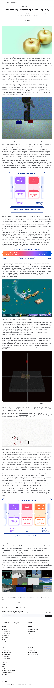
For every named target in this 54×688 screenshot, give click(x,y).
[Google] (4, 681)
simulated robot (23, 415)
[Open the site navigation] (3, 2)
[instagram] (13, 607)
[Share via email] (30, 23)
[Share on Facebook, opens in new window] (23, 23)
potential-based (24, 270)
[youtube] (17, 607)
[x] (10, 607)
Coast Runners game (9, 271)
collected (47, 74)
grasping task (6, 347)
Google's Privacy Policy (47, 612)
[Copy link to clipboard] (33, 23)
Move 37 (44, 239)
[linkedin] (20, 607)
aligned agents (34, 160)
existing (26, 76)
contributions (42, 76)
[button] (27, 20)
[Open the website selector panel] (16, 2)
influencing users (37, 485)
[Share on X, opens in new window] (20, 23)
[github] (23, 607)
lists (30, 76)
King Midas (43, 60)
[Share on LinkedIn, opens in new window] (27, 23)
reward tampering (31, 482)
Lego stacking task (23, 84)
